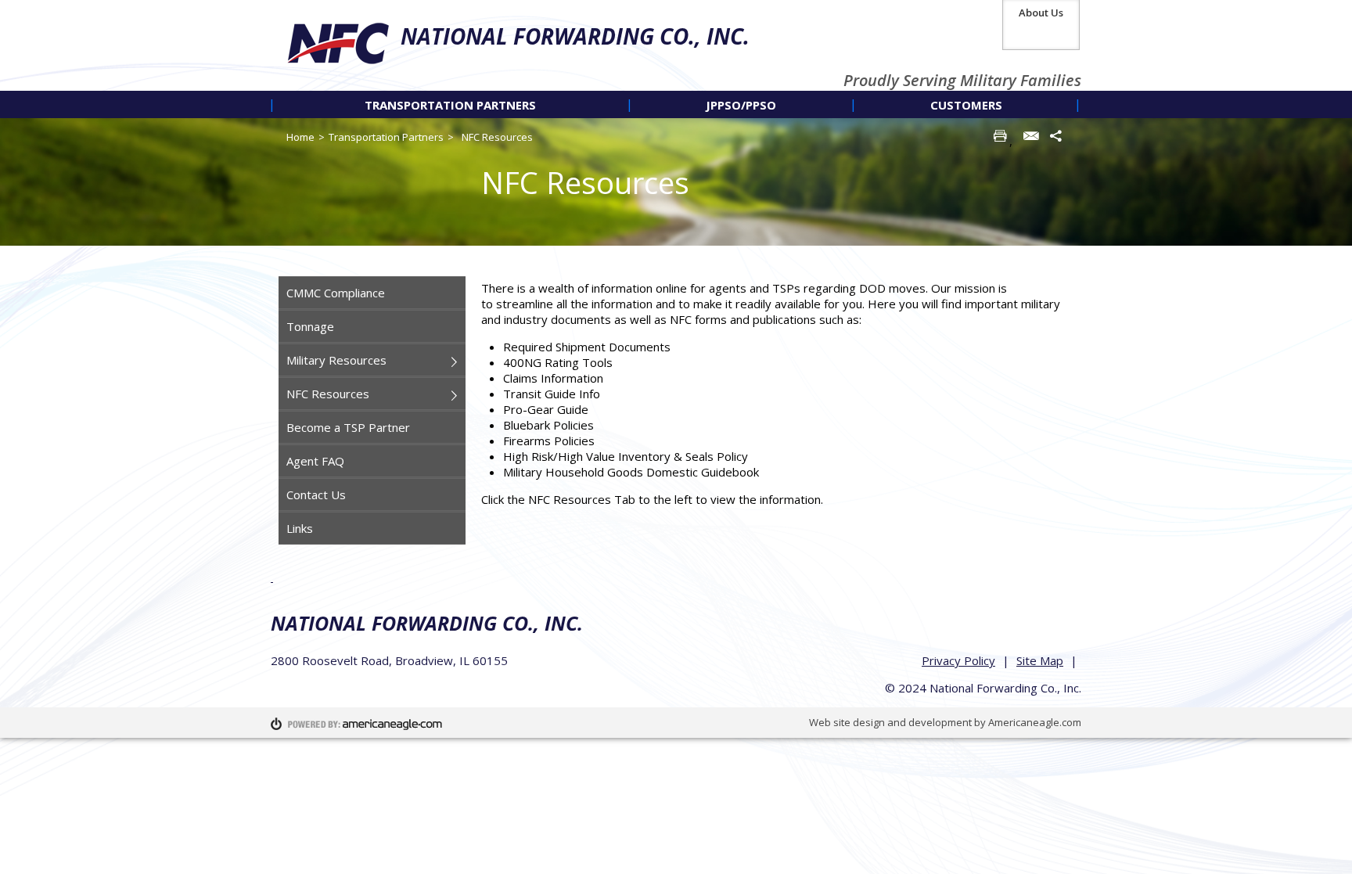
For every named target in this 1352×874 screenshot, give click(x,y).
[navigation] (676, 104)
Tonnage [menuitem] (310, 326)
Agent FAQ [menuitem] (315, 461)
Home (300, 137)
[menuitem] (450, 104)
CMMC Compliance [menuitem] (335, 292)
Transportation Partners (386, 137)
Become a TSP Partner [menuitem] (348, 427)
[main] (777, 407)
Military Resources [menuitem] (336, 360)
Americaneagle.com (1034, 722)
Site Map (1039, 660)
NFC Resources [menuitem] (327, 393)
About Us (1041, 12)
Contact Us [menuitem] (316, 494)
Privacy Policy (958, 660)
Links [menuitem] (299, 528)
